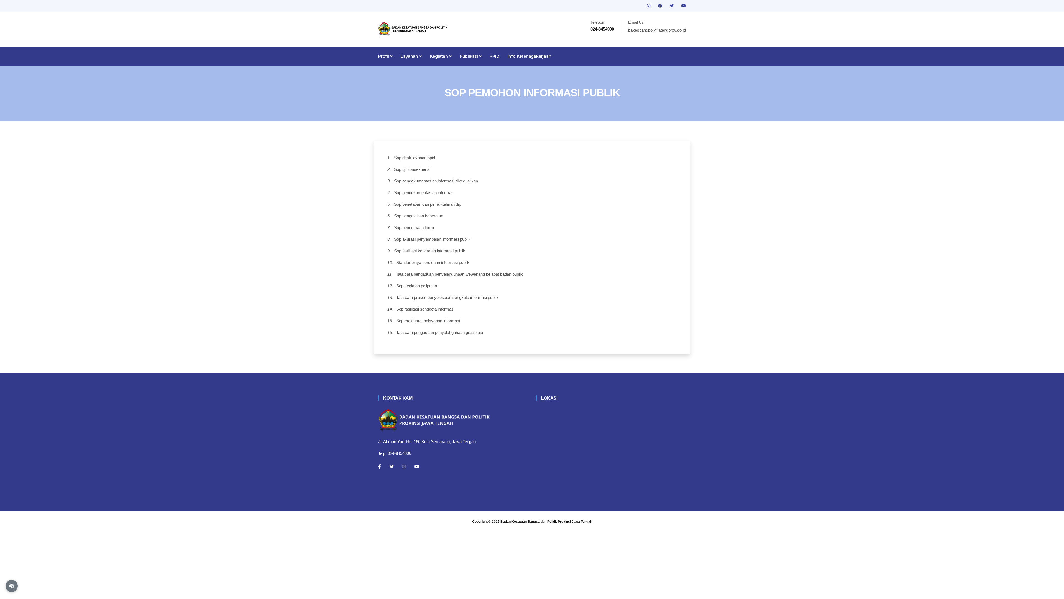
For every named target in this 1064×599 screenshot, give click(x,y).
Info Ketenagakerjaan (529, 56)
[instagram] (649, 6)
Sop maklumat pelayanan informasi (428, 320)
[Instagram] (404, 466)
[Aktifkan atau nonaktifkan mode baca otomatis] (12, 586)
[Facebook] (380, 466)
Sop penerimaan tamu (414, 227)
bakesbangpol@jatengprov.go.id (657, 30)
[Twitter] (391, 466)
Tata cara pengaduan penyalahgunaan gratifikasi (439, 332)
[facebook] (660, 6)
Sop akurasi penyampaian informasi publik (432, 239)
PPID (494, 56)
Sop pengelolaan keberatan (418, 216)
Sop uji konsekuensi (412, 169)
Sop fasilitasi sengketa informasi (425, 309)
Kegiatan (439, 56)
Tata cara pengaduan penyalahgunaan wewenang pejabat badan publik (459, 274)
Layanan (410, 56)
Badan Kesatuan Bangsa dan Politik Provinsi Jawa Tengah (546, 522)
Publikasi (469, 56)
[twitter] (672, 6)
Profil (384, 56)
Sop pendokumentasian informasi (424, 192)
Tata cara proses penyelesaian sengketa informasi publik (447, 297)
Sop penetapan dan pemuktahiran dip (427, 204)
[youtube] (683, 6)
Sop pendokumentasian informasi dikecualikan (436, 181)
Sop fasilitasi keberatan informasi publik (429, 250)
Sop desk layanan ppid (414, 157)
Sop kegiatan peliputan (416, 285)
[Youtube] (417, 466)
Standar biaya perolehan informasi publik (432, 262)
